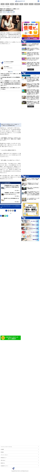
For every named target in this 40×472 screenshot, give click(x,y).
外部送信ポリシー (4, 457)
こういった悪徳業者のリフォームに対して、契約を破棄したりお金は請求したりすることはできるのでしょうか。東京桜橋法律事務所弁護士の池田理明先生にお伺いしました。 (11, 83)
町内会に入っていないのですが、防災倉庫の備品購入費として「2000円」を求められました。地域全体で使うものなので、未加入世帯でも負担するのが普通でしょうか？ (33, 85)
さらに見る (30, 69)
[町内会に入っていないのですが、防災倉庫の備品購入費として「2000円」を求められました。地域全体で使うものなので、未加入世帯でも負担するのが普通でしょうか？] (24, 84)
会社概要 (2, 449)
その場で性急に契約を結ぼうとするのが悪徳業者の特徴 (10, 78)
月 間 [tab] (35, 75)
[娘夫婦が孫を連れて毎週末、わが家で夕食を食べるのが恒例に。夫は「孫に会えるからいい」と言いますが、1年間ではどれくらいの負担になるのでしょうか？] (24, 97)
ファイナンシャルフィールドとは (6, 446)
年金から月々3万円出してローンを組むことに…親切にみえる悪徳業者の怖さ (11, 74)
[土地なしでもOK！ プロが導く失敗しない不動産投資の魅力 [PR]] (31, 189)
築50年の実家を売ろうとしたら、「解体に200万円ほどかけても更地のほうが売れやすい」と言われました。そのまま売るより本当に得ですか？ (33, 103)
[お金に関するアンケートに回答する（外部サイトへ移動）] (30, 209)
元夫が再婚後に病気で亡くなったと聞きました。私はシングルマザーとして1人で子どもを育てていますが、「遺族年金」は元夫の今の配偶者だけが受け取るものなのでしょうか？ (33, 79)
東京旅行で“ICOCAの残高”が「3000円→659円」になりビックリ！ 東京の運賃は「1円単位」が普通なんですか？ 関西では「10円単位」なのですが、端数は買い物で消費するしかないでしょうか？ (33, 92)
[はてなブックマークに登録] (7, 216)
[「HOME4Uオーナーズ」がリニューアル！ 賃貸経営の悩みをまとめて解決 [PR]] (31, 185)
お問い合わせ (3, 460)
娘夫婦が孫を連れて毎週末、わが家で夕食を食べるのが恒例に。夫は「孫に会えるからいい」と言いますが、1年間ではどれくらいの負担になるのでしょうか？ (33, 98)
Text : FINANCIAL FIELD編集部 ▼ (9, 61)
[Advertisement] (10, 52)
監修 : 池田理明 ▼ (6, 66)
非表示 (11, 71)
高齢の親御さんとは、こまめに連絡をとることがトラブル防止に (10, 88)
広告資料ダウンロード (4, 465)
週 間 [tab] (26, 75)
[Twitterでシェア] (3, 216)
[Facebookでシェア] (1, 216)
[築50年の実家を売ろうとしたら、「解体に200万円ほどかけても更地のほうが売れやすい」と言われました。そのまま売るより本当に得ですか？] (24, 102)
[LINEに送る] (5, 216)
